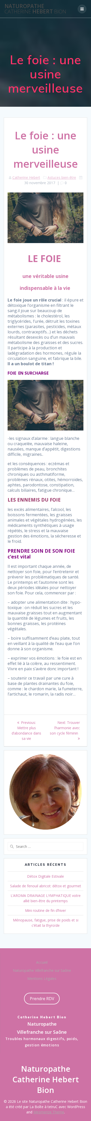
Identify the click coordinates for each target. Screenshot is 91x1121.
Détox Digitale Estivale (45, 876)
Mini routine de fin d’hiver (45, 910)
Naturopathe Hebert (35, 9)
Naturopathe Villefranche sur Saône (42, 970)
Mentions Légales (41, 978)
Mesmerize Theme (48, 1112)
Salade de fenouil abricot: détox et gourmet (45, 885)
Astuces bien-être (62, 177)
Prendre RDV (42, 998)
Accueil (42, 962)
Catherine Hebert (26, 177)
